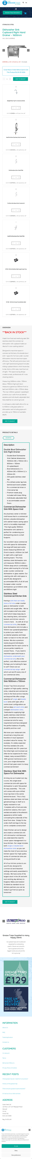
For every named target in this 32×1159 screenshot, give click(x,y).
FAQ (3, 1032)
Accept (16, 1146)
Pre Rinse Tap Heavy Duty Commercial (15, 203)
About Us (5, 1027)
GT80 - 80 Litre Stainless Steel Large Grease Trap (16, 269)
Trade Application (7, 1037)
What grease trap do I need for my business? (15, 1079)
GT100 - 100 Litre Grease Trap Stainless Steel (16, 302)
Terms (4, 1058)
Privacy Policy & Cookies (9, 1068)
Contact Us (5, 1042)
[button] (29, 1130)
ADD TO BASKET (20, 79)
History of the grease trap (9, 1083)
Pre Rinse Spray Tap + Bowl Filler (16, 170)
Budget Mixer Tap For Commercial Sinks (16, 100)
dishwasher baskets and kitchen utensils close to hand (15, 619)
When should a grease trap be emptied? (13, 1088)
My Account (5, 1053)
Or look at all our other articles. (11, 1093)
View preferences (16, 1155)
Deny (16, 1150)
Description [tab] (8, 437)
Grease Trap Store (10, 686)
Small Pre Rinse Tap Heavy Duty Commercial (16, 137)
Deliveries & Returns (8, 1063)
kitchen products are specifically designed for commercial (15, 866)
